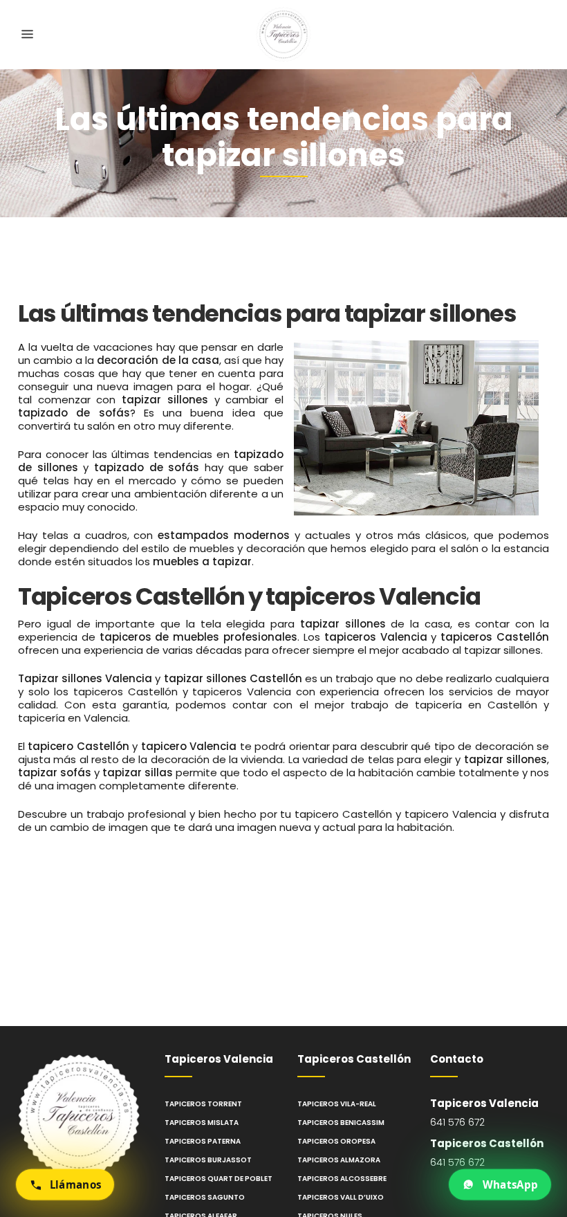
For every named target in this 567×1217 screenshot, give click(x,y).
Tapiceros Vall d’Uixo (340, 1197)
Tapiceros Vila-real (336, 1104)
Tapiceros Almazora (338, 1160)
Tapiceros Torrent (203, 1104)
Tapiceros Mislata (202, 1122)
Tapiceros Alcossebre (342, 1178)
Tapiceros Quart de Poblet (218, 1178)
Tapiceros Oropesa (336, 1141)
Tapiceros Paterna (203, 1141)
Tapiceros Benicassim (340, 1122)
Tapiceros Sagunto (205, 1197)
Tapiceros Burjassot (208, 1160)
